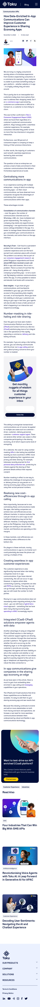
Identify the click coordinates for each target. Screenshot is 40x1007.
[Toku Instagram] (18, 998)
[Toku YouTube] (9, 998)
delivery (25, 334)
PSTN (9, 586)
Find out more (11, 779)
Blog (26, 5)
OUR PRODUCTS (10, 963)
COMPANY (7, 968)
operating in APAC (10, 611)
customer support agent (21, 435)
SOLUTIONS (8, 974)
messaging (28, 685)
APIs (12, 452)
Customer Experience (11, 787)
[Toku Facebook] (21, 998)
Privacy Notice (7, 993)
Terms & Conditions (9, 989)
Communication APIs (11, 12)
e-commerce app (12, 102)
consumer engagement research (19, 258)
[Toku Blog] (14, 998)
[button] (36, 4)
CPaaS (6, 327)
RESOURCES (8, 980)
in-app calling (22, 347)
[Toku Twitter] (26, 998)
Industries (25, 787)
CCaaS (6, 329)
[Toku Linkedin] (4, 998)
